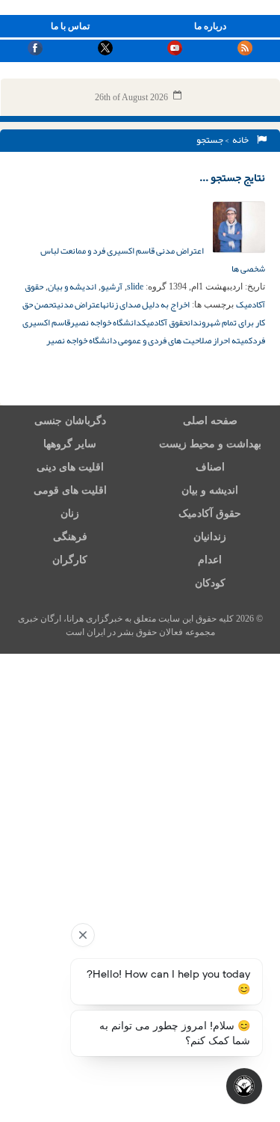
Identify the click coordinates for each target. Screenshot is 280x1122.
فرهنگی (70, 536)
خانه (242, 140)
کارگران (69, 559)
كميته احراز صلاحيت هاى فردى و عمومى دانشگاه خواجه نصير (149, 340)
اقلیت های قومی (70, 490)
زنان (69, 513)
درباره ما (210, 26)
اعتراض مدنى (79, 304)
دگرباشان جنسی (70, 420)
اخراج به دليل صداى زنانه (146, 304)
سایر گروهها (69, 444)
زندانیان (209, 536)
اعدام (210, 559)
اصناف (210, 467)
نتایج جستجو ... (232, 177)
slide (135, 286)
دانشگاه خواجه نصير (106, 322)
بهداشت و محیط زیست (210, 444)
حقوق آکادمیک (164, 322)
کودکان (210, 583)
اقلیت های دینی (70, 467)
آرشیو (111, 286)
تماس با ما (70, 26)
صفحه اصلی (210, 420)
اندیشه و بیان (72, 286)
